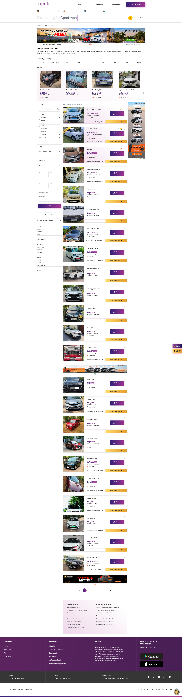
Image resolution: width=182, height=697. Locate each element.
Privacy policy (8, 649)
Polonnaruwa (41, 265)
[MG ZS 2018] (73, 333)
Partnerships (53, 656)
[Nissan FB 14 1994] (73, 353)
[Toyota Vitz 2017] (73, 155)
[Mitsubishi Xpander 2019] (73, 115)
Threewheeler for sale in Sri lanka (77, 610)
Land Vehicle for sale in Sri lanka (76, 628)
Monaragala (40, 247)
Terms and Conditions (56, 649)
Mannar (39, 270)
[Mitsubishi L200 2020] (73, 234)
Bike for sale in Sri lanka (74, 619)
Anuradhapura (41, 239)
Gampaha (39, 226)
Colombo (39, 224)
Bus (115, 62)
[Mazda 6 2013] (73, 385)
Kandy (38, 234)
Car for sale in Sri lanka (73, 607)
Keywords (42, 196)
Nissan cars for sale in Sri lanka (104, 625)
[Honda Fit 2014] (73, 313)
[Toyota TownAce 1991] (73, 214)
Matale (39, 260)
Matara (39, 237)
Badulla (39, 255)
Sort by (109, 104)
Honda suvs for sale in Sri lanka (105, 619)
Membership (8, 656)
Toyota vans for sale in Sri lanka (105, 616)
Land (127, 62)
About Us (52, 646)
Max (51, 172)
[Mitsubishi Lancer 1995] (73, 175)
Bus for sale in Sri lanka (73, 625)
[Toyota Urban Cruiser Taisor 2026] (73, 274)
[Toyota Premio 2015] (73, 563)
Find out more (99, 666)
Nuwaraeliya (40, 268)
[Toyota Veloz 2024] (73, 444)
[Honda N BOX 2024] (73, 254)
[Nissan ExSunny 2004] (73, 484)
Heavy (139, 62)
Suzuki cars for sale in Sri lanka (104, 613)
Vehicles (52, 26)
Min (39, 172)
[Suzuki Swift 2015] (73, 135)
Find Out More (115, 113)
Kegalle (39, 249)
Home (39, 26)
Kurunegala (40, 229)
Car (43, 62)
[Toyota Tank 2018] (73, 464)
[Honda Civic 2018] (73, 543)
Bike (91, 62)
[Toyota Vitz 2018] (73, 523)
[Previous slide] (143, 77)
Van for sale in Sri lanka (73, 616)
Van (79, 62)
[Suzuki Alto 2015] (73, 504)
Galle (38, 242)
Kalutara (39, 231)
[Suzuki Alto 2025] (73, 424)
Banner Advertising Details (57, 664)
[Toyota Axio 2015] (73, 194)
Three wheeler (55, 62)
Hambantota (40, 257)
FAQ (5, 653)
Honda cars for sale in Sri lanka (105, 622)
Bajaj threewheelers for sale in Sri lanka (107, 607)
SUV (67, 62)
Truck (103, 62)
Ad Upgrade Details (55, 660)
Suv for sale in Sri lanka (73, 613)
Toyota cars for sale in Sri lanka (105, 610)
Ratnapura (40, 252)
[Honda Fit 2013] (73, 404)
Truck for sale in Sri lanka (74, 622)
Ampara (39, 262)
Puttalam (40, 244)
